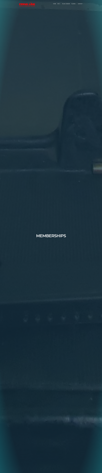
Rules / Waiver (66, 3)
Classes (73, 3)
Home (54, 3)
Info (58, 3)
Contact (80, 3)
